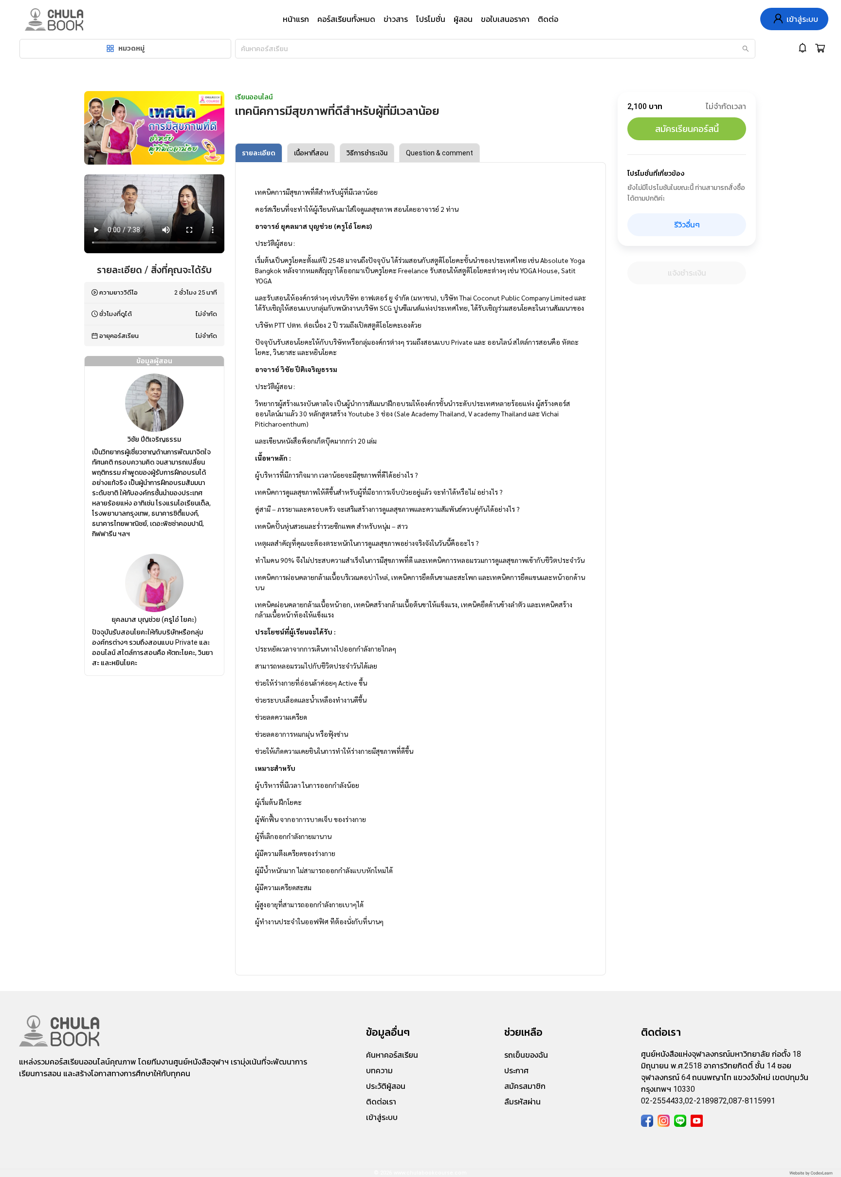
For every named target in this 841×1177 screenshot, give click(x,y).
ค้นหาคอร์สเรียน (392, 1055)
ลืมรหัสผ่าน (522, 1101)
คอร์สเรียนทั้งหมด (346, 19)
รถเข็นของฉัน (526, 1055)
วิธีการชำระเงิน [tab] (367, 153)
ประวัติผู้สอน (385, 1086)
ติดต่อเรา (381, 1101)
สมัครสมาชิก (525, 1086)
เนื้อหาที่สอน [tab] (311, 153)
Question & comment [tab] (439, 153)
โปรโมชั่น (430, 19)
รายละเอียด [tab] (258, 153)
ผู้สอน (463, 19)
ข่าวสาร (396, 19)
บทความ (379, 1070)
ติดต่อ (548, 19)
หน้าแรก (296, 19)
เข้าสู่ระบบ (382, 1117)
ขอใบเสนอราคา (505, 19)
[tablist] (420, 153)
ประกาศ (516, 1070)
